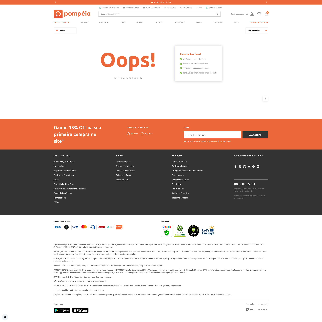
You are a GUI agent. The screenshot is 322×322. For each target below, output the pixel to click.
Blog (200, 7)
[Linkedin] (258, 166)
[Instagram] (244, 166)
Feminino (134, 134)
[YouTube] (249, 166)
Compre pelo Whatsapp (110, 7)
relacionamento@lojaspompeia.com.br (97, 247)
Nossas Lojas (171, 7)
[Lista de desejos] (259, 14)
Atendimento (187, 7)
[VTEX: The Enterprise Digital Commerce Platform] (250, 309)
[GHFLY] (262, 309)
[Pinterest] (240, 166)
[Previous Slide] (55, 2)
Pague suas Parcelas (153, 7)
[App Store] (80, 310)
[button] (207, 140)
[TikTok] (253, 166)
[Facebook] (235, 166)
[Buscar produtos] (216, 14)
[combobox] (159, 14)
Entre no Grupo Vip (216, 7)
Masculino (149, 134)
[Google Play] (63, 310)
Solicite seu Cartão (132, 7)
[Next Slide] (266, 2)
